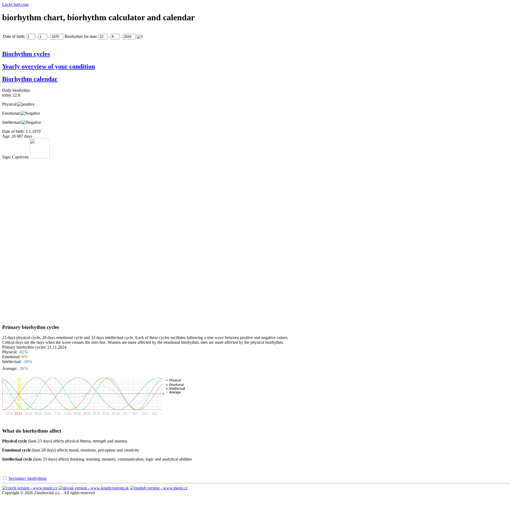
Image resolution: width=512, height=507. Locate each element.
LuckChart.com (15, 4)
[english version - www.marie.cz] (158, 488)
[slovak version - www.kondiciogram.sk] (93, 488)
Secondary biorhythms (27, 478)
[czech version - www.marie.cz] (29, 488)
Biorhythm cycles (26, 53)
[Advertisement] (23, 239)
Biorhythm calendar (30, 78)
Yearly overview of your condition (48, 66)
